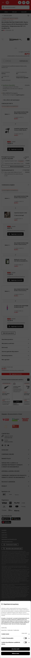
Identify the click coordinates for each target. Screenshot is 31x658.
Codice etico (10, 630)
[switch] (25, 638)
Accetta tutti (15, 649)
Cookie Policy (4, 627)
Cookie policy (16, 630)
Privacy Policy (4, 630)
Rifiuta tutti (15, 653)
